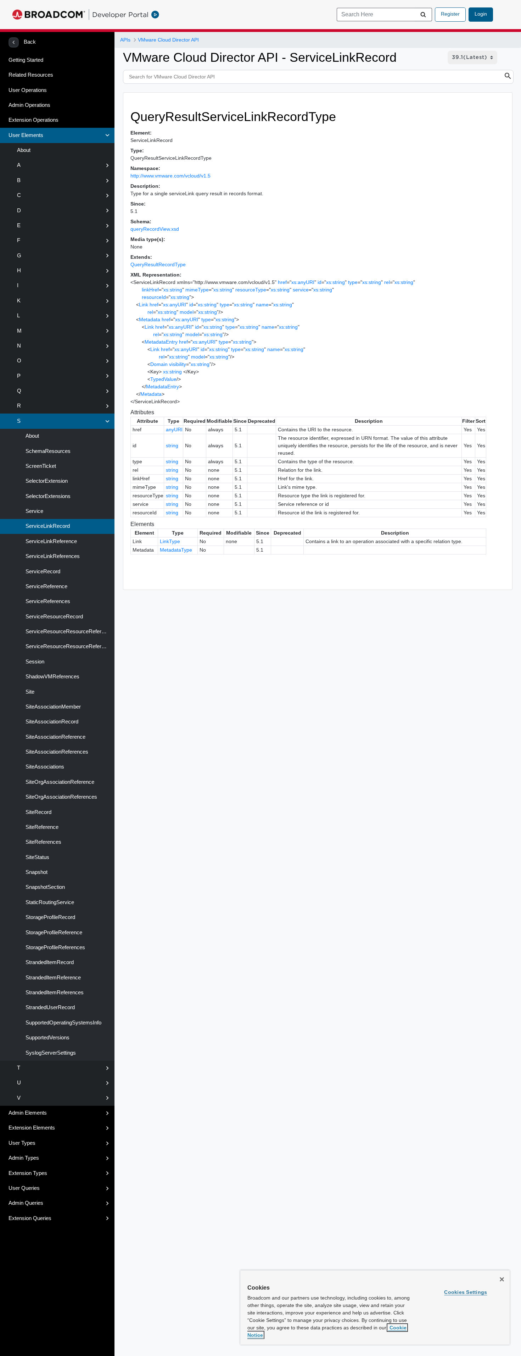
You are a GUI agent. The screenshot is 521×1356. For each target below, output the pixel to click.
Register (450, 14)
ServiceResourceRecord (54, 616)
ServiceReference (46, 586)
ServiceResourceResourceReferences (70, 646)
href (282, 282)
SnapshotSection (45, 887)
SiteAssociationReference (55, 737)
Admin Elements (28, 1113)
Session (35, 662)
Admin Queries (26, 1203)
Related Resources (31, 75)
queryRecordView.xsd (154, 229)
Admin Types (24, 1158)
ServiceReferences (48, 601)
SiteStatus (37, 857)
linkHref (150, 289)
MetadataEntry (161, 342)
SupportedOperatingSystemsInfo (63, 1023)
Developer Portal (120, 14)
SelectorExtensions (48, 496)
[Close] (502, 1279)
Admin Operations (29, 105)
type (353, 282)
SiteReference (42, 827)
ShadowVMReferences (52, 676)
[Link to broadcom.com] (48, 14)
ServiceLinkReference (51, 541)
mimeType (197, 289)
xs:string (335, 282)
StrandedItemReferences (55, 992)
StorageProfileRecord (50, 917)
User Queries (24, 1188)
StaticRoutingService (50, 902)
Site (30, 692)
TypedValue (163, 379)
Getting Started (26, 60)
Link (143, 304)
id (319, 282)
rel (387, 282)
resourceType (250, 289)
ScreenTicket (41, 466)
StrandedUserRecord (50, 1007)
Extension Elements (32, 1128)
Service (34, 511)
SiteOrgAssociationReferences (61, 797)
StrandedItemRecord (50, 962)
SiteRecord (38, 812)
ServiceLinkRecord (48, 526)
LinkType (170, 541)
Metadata (149, 319)
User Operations (28, 90)
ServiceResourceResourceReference (69, 631)
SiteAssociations (45, 767)
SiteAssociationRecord (52, 722)
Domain (159, 364)
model (187, 312)
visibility (177, 364)
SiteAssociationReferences (57, 752)
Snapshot (36, 872)
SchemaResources (48, 451)
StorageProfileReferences (55, 947)
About (23, 150)
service (301, 289)
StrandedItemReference (53, 977)
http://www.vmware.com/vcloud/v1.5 (170, 176)
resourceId (154, 297)
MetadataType (176, 550)
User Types (22, 1143)
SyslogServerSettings (51, 1053)
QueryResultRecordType (158, 264)
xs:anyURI (302, 282)
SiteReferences (43, 842)
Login (481, 14)
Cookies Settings (465, 1292)
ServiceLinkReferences (53, 556)
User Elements (26, 135)
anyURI (174, 429)
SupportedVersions (47, 1037)
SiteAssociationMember (53, 707)
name (262, 304)
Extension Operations (33, 120)
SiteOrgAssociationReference (60, 782)
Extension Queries (30, 1218)
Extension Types (28, 1173)
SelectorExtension (47, 481)
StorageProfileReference (54, 932)
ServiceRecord (43, 571)
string (172, 445)
